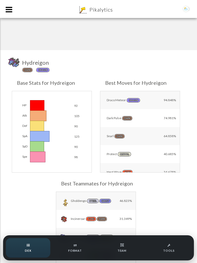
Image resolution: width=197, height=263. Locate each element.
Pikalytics (101, 9)
